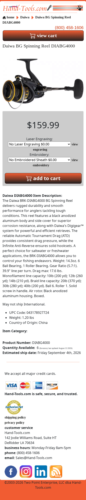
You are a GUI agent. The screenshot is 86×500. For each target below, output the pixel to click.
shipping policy (15, 417)
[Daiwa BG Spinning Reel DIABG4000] (43, 83)
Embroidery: (39, 154)
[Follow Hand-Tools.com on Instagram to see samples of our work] (26, 471)
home (10, 17)
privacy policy (14, 422)
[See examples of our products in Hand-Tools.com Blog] (56, 471)
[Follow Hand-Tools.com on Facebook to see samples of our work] (11, 471)
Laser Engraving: (39, 139)
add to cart (46, 178)
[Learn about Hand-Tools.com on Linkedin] (41, 471)
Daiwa (25, 17)
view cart (46, 35)
